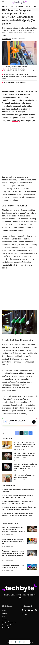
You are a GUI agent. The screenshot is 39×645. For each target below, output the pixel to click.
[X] (25, 610)
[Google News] (32, 610)
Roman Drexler (6, 39)
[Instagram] (36, 610)
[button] (3, 2)
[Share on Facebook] (11, 642)
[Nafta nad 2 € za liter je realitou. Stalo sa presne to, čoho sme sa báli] (32, 541)
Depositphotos (19, 335)
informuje (16, 121)
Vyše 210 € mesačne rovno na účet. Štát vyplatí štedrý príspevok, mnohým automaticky (13, 529)
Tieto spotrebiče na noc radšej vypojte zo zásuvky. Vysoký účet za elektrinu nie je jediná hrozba (25, 444)
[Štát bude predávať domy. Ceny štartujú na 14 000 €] (7, 478)
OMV (14, 100)
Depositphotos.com (21, 66)
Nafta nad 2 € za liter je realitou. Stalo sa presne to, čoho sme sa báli (13, 541)
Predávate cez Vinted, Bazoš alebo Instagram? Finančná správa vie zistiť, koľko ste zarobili (25, 466)
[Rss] (26, 614)
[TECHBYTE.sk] (19, 2)
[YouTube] (29, 610)
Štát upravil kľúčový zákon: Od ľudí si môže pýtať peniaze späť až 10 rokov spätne (24, 455)
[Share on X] (15, 642)
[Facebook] (22, 610)
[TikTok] (23, 614)
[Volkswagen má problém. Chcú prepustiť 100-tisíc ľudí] (32, 567)
